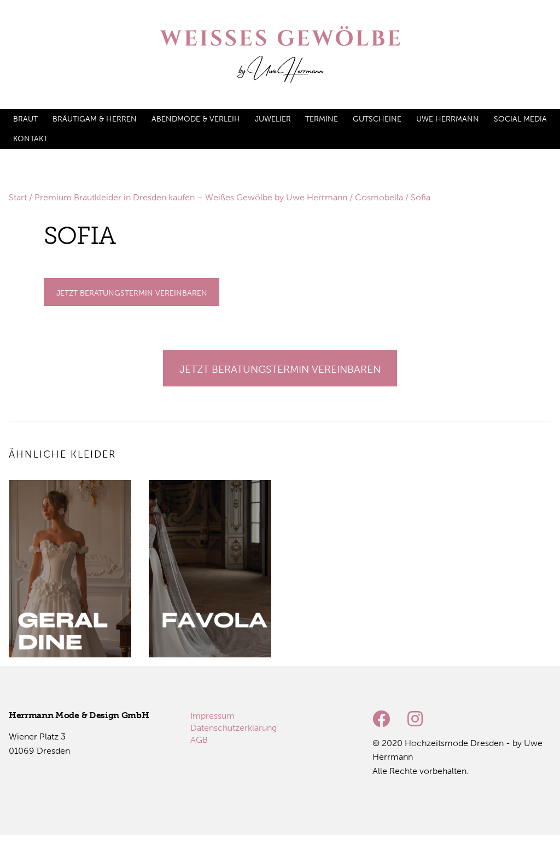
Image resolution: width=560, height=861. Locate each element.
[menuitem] (25, 119)
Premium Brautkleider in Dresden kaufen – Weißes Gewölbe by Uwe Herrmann (190, 197)
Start (18, 197)
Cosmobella (379, 197)
